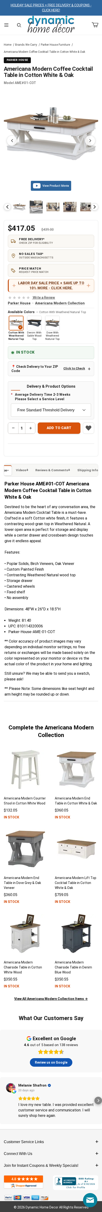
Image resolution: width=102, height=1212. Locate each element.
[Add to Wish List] (88, 428)
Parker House (19, 303)
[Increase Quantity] (30, 428)
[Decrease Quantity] (13, 428)
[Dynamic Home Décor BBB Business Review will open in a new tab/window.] (75, 1182)
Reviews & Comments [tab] (51, 470)
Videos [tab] (21, 470)
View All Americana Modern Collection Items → (51, 999)
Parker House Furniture (55, 44)
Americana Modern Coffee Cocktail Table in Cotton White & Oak (44, 51)
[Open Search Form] (19, 25)
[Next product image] (90, 140)
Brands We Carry (26, 44)
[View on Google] (10, 1087)
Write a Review (31, 297)
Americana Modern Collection (60, 303)
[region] (51, 206)
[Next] (94, 206)
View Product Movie (55, 185)
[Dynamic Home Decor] (51, 24)
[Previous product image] (12, 140)
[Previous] (7, 206)
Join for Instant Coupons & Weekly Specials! (41, 1165)
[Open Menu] (6, 25)
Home (7, 44)
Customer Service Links (24, 1142)
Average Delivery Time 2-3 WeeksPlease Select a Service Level (42, 397)
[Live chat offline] (90, 1200)
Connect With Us (18, 1154)
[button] (19, 206)
